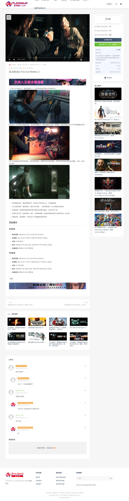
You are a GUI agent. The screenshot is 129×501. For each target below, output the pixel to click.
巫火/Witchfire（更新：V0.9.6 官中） (107, 211)
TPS (11, 279)
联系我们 (55, 493)
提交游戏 (48, 493)
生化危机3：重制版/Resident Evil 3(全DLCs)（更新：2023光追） (78, 344)
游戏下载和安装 (61, 477)
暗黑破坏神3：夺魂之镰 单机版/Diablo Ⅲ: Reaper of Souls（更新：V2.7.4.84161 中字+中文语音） (108, 193)
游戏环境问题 (60, 484)
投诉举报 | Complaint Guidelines (68, 493)
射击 (21, 68)
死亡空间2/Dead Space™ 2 (78, 327)
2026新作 (39, 480)
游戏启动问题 (60, 480)
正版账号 (38, 484)
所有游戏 (30, 68)
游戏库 (38, 477)
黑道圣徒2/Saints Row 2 (35, 327)
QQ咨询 (109, 78)
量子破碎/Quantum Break (36, 342)
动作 (17, 68)
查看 (119, 49)
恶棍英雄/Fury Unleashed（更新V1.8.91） (21, 305)
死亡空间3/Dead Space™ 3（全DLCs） (107, 119)
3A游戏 (12, 68)
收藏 (44, 64)
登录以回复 (86, 366)
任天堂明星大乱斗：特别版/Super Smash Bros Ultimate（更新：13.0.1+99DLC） (106, 230)
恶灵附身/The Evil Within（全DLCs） (76, 305)
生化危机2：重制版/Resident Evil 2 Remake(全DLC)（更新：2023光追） (58, 344)
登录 (54, 448)
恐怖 (25, 68)
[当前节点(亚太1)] (39, 8)
